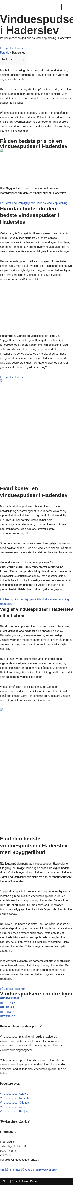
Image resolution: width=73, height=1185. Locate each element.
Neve (6, 1181)
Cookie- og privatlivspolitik (41, 1169)
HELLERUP (7, 1003)
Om (2, 1169)
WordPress (30, 1181)
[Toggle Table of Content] (19, 60)
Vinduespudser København (16, 1098)
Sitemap (15, 1169)
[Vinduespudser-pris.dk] (14, 7)
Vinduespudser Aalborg (14, 1093)
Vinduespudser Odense (14, 1102)
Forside (4, 52)
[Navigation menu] (65, 7)
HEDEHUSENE (10, 998)
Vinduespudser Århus (13, 1107)
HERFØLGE (8, 1016)
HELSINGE (7, 1007)
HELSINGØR (8, 1011)
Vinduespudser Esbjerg (14, 1111)
